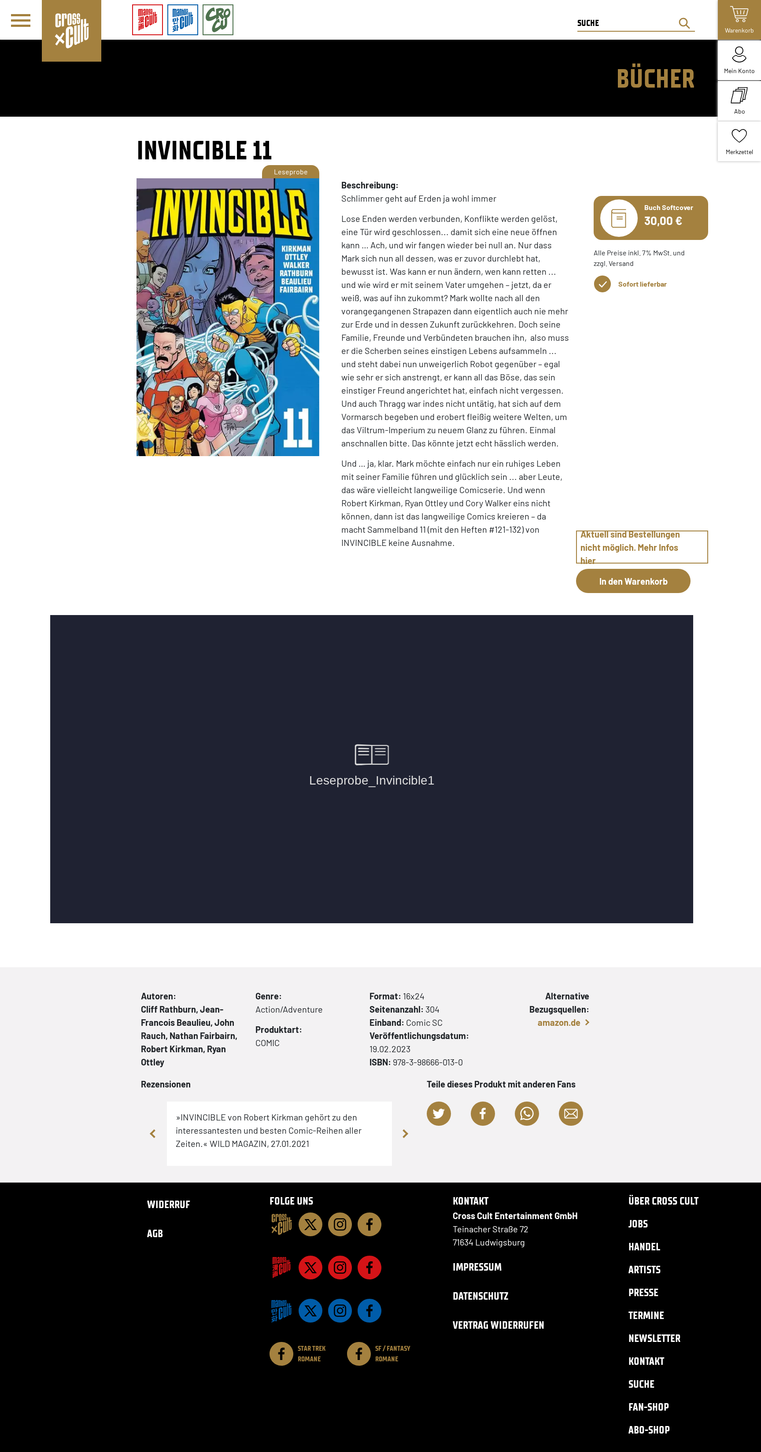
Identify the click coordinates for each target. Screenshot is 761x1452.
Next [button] (405, 1133)
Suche (641, 1384)
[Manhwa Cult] (281, 1310)
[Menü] (21, 20)
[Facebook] (369, 1224)
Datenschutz (480, 1296)
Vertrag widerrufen (498, 1325)
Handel (644, 1246)
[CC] (281, 1224)
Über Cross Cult (663, 1200)
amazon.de (559, 1022)
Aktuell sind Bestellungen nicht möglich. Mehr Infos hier (630, 547)
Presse (643, 1292)
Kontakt (646, 1361)
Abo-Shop (649, 1429)
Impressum (477, 1266)
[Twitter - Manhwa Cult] (310, 1310)
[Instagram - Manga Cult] (340, 1267)
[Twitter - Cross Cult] (310, 1224)
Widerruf (168, 1204)
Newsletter (654, 1338)
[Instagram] (340, 1224)
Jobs (638, 1223)
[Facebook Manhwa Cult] (369, 1310)
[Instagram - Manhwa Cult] (340, 1310)
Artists (644, 1269)
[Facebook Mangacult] (369, 1267)
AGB (155, 1233)
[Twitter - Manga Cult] (310, 1267)
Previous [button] (154, 1133)
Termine (646, 1315)
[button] (439, 1114)
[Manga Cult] (281, 1267)
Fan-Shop (648, 1406)
